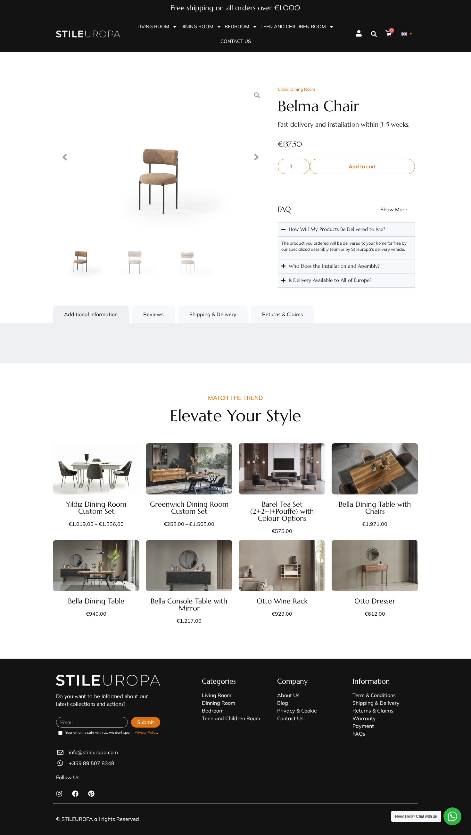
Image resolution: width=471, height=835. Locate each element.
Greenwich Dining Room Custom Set (189, 508)
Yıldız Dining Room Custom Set (96, 508)
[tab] (91, 314)
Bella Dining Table (96, 601)
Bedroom (237, 26)
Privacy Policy (146, 732)
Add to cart (362, 166)
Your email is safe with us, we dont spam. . (111, 733)
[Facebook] (75, 793)
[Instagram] (59, 793)
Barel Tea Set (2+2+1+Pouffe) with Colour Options (282, 511)
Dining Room (196, 26)
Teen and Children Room (293, 26)
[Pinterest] (91, 793)
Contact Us (235, 41)
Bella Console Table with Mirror (189, 604)
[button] (373, 34)
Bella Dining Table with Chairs (375, 508)
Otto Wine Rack (282, 601)
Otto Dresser (374, 601)
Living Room (153, 26)
